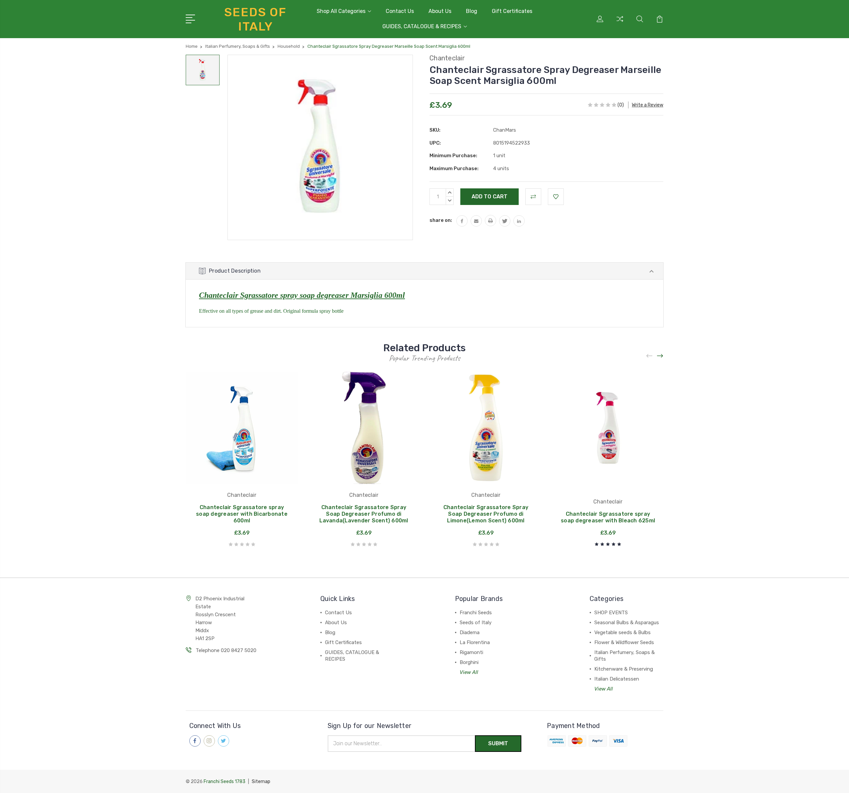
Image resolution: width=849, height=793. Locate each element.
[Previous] (649, 356)
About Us (439, 11)
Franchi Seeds (476, 613)
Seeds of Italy (475, 623)
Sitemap (261, 781)
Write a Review (647, 105)
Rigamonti (471, 652)
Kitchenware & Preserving (623, 669)
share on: (440, 220)
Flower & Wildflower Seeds (624, 642)
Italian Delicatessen (616, 679)
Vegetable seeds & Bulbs (622, 632)
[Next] (660, 356)
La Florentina (475, 642)
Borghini (469, 662)
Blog (471, 11)
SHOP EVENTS (611, 613)
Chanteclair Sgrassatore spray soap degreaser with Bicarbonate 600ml (242, 514)
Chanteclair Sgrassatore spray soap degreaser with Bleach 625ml (608, 517)
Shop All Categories (341, 11)
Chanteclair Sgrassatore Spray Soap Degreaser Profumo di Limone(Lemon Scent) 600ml (485, 514)
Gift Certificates (512, 11)
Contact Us (400, 11)
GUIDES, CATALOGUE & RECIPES (421, 26)
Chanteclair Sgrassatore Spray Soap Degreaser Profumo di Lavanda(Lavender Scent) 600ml (363, 514)
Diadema (470, 632)
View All (469, 672)
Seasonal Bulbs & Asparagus (626, 623)
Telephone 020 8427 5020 (226, 650)
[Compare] (619, 23)
